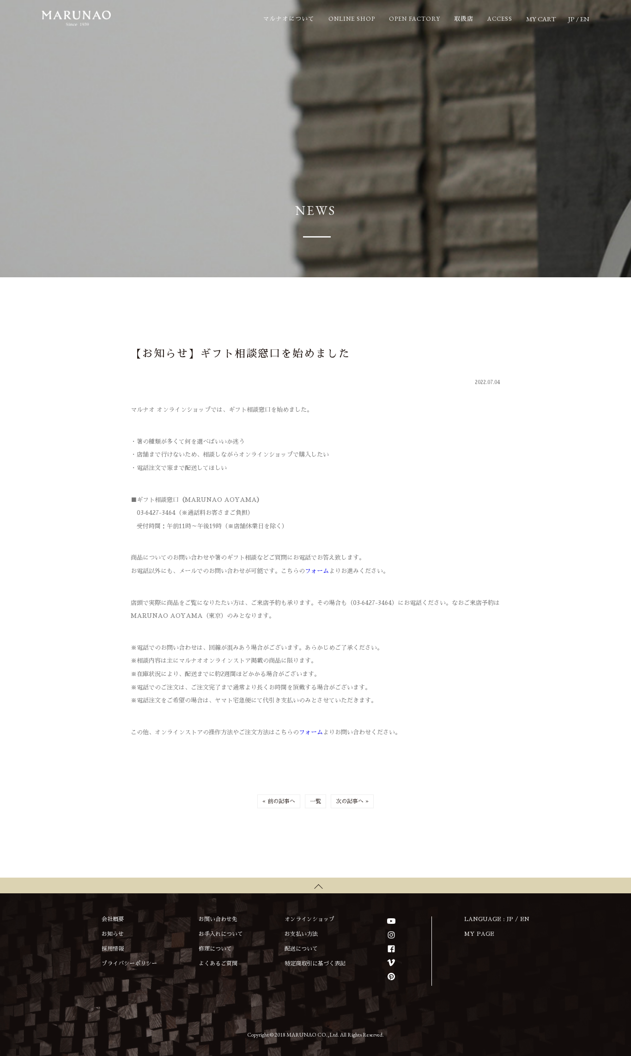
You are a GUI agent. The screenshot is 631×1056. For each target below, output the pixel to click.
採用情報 (113, 949)
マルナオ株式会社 (76, 18)
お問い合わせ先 (218, 919)
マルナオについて (289, 19)
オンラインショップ (309, 919)
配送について (301, 949)
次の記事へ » (352, 801)
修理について (215, 949)
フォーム (317, 571)
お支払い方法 (301, 934)
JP (571, 18)
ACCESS (499, 19)
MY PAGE (479, 934)
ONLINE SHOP (351, 19)
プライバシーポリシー (129, 963)
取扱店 (463, 19)
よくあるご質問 (218, 963)
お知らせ (113, 934)
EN (584, 18)
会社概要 (113, 919)
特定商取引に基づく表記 (315, 963)
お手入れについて (221, 934)
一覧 (315, 801)
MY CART (541, 18)
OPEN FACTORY (414, 19)
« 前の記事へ (278, 801)
